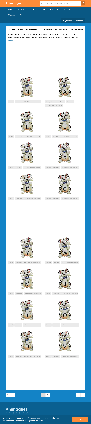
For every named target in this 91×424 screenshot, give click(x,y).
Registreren (67, 21)
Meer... (10, 40)
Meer (22, 15)
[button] (69, 419)
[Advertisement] (45, 57)
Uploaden (12, 15)
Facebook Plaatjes (57, 9)
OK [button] (80, 419)
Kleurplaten (33, 9)
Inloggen (79, 21)
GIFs (44, 9)
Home (10, 9)
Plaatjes (21, 9)
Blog (71, 9)
